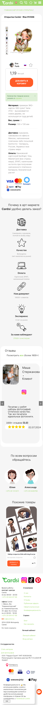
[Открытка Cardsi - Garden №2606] (7, 30)
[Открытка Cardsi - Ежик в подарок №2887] (7, 32)
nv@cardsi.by (9, 619)
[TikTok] (31, 580)
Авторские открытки (22, 10)
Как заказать (29, 624)
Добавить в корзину (14, 563)
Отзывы (27, 600)
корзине (18, 98)
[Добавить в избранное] (30, 65)
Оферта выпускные (31, 607)
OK (6, 701)
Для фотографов (7, 653)
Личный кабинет (29, 635)
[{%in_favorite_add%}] (34, 557)
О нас (26, 593)
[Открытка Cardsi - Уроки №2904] (7, 51)
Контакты (27, 596)
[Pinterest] (38, 580)
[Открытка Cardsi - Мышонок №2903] (7, 48)
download (27, 627)
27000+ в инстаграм (21, 338)
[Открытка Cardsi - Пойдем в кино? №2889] (7, 38)
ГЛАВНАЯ (7, 10)
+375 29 (12, 491)
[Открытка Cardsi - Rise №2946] (7, 28)
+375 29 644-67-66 (9, 597)
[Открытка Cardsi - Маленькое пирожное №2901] (7, 42)
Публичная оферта (31, 603)
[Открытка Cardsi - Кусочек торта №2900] (7, 40)
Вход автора (28, 639)
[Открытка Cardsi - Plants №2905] (7, 53)
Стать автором (7, 649)
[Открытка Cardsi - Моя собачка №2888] (7, 35)
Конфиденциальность (32, 610)
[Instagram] (24, 580)
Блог (25, 621)
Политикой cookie (23, 698)
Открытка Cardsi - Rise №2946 (19, 17)
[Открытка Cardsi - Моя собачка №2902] (7, 45)
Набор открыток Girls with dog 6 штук (21, 554)
